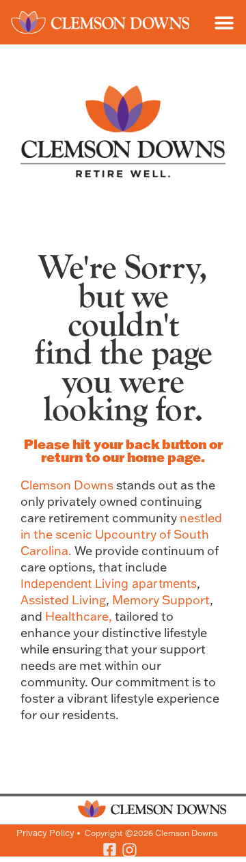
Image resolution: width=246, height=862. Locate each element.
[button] (223, 22)
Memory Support (161, 600)
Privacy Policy (45, 832)
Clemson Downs (66, 485)
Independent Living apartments (108, 583)
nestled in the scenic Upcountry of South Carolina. (121, 534)
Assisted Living (63, 600)
